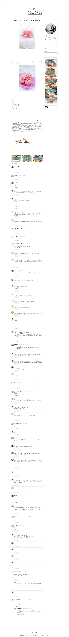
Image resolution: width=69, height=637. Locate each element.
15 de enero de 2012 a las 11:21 (26, 228)
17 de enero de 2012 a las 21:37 (21, 495)
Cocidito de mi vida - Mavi (18, 516)
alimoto (15, 190)
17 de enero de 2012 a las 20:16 (22, 487)
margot (15, 525)
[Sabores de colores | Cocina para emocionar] (34, 11)
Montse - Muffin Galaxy (17, 423)
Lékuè (38, 61)
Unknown (15, 373)
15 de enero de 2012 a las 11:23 (22, 236)
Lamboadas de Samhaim (18, 228)
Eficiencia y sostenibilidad (18, 599)
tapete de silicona (32, 61)
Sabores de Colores (17, 331)
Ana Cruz (15, 182)
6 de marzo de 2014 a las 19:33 (27, 599)
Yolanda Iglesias (16, 166)
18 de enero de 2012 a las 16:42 (21, 505)
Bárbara (15, 175)
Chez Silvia (16, 211)
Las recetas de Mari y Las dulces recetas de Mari (21, 391)
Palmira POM (16, 413)
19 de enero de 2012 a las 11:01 (21, 525)
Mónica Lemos (25, 635)
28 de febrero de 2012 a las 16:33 (20, 548)
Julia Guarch (16, 487)
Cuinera (15, 318)
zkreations (30, 635)
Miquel (15, 382)
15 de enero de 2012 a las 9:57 (21, 175)
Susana (15, 471)
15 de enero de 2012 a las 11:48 (22, 270)
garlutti (15, 437)
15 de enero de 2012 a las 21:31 (22, 344)
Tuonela (15, 495)
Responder (16, 172)
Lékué (22, 126)
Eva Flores (15, 542)
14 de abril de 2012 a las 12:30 (21, 561)
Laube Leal (16, 344)
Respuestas (42, 166)
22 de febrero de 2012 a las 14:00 (22, 542)
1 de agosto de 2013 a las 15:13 (21, 591)
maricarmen (16, 236)
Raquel (15, 431)
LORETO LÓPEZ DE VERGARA (51, 35)
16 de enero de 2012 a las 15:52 (21, 437)
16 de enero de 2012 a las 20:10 (21, 471)
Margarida (15, 270)
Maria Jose (16, 398)
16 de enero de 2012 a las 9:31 (25, 423)
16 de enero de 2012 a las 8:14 (22, 398)
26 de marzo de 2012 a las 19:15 (24, 555)
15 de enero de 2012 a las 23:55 (21, 382)
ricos (34, 593)
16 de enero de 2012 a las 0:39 (33, 391)
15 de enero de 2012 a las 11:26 (26, 243)
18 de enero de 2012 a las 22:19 (27, 516)
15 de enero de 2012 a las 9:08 (23, 166)
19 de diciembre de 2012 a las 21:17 (22, 571)
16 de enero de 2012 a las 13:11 (21, 431)
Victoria (15, 505)
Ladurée (22, 51)
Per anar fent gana (17, 555)
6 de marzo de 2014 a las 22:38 (27, 608)
